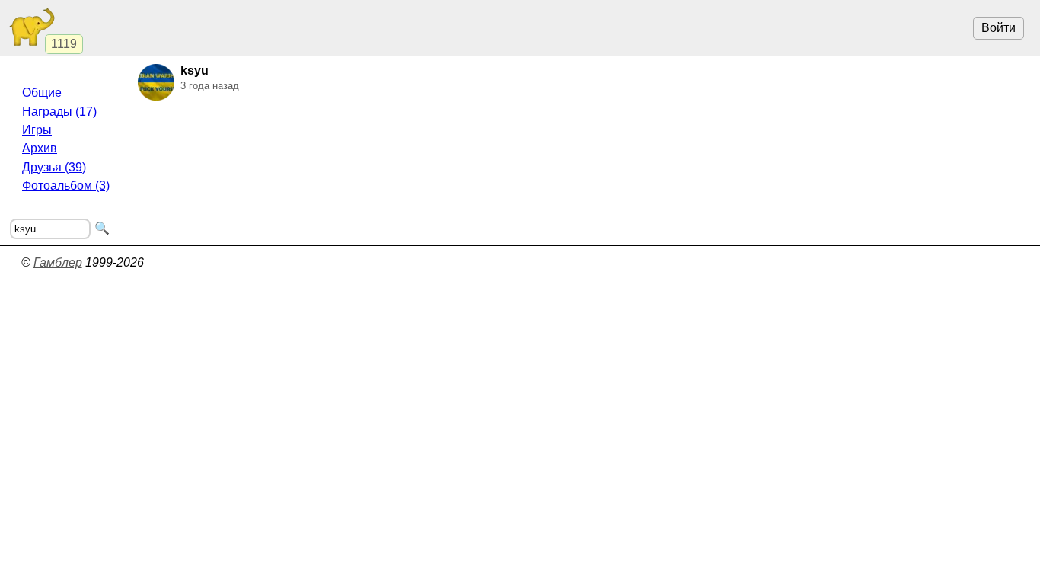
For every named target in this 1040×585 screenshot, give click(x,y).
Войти (998, 27)
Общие (42, 92)
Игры (37, 129)
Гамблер (57, 262)
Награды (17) (59, 111)
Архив (39, 148)
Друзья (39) (54, 167)
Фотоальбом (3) (66, 185)
